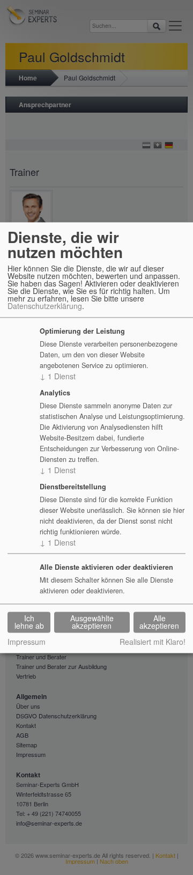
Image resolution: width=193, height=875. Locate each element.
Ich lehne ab (29, 622)
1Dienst (58, 376)
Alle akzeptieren (159, 622)
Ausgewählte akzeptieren (92, 622)
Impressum (27, 641)
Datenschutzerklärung (45, 306)
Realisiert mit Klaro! (152, 641)
